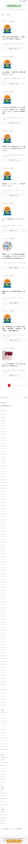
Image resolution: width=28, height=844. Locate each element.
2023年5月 (3, 508)
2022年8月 (3, 533)
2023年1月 (3, 519)
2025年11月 (3, 434)
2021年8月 (3, 567)
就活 (3, 776)
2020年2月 (3, 607)
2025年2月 (3, 451)
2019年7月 (3, 627)
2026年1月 (3, 428)
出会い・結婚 (5, 762)
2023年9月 (3, 496)
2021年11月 (3, 559)
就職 (3, 779)
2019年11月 (3, 616)
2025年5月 (3, 448)
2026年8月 (3, 414)
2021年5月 (3, 570)
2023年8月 (3, 499)
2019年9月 (3, 621)
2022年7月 (3, 536)
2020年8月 (3, 590)
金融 (2, 823)
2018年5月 (3, 667)
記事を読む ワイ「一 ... (14, 230)
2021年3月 (3, 576)
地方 (2, 768)
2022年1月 (3, 553)
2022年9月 (3, 530)
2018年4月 (3, 670)
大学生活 (3, 771)
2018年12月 (3, 647)
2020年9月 (3, 587)
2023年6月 (3, 505)
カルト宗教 (4, 721)
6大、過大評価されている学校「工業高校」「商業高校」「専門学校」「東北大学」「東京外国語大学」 (13, 328)
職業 (2, 807)
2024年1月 (3, 485)
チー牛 (3, 732)
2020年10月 (3, 584)
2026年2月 (3, 425)
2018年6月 (3, 664)
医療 (2, 765)
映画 (2, 790)
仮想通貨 (4, 757)
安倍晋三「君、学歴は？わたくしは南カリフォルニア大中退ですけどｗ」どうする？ (13, 148)
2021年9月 (3, 564)
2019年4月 (3, 635)
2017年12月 (3, 678)
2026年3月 (3, 423)
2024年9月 (3, 462)
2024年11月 (3, 457)
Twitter (3, 699)
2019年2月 (3, 641)
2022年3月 (3, 547)
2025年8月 (3, 440)
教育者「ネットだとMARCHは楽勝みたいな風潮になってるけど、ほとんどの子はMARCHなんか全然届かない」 (13, 256)
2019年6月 (3, 630)
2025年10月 (3, 437)
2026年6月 (3, 420)
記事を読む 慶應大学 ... (14, 302)
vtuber (3, 702)
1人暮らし (3, 693)
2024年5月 (3, 474)
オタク (3, 715)
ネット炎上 (4, 738)
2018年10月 (3, 652)
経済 (3, 801)
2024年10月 (3, 459)
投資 (2, 782)
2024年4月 (3, 476)
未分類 (3, 793)
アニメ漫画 (4, 712)
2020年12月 (3, 579)
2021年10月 (3, 562)
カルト (3, 718)
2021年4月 (3, 573)
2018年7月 (3, 661)
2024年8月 (3, 465)
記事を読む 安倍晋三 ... (14, 160)
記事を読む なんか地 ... (14, 83)
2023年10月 (3, 494)
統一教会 (4, 804)
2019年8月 (3, 624)
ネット (3, 735)
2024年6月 (3, 471)
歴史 (3, 795)
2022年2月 (3, 550)
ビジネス (4, 740)
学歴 (13, 21)
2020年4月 (3, 601)
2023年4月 (3, 511)
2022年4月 (3, 545)
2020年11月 (3, 582)
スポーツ (3, 726)
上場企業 (4, 749)
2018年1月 (3, 675)
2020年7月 (3, 593)
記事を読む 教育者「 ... (14, 267)
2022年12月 (3, 522)
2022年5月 (3, 542)
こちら (11, 405)
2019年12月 (3, 613)
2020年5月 (3, 599)
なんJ (2, 707)
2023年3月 (3, 513)
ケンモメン (4, 723)
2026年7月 (3, 417)
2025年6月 (3, 445)
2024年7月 (3, 468)
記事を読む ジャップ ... (14, 375)
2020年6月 (3, 596)
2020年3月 (3, 604)
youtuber (4, 705)
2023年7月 (3, 502)
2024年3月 (3, 479)
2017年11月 (3, 681)
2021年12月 (3, 556)
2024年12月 (3, 454)
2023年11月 (3, 491)
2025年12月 (3, 431)
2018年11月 (3, 650)
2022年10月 (3, 528)
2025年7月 (3, 442)
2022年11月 (3, 525)
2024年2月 (3, 482)
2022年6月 (3, 539)
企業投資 (3, 759)
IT (2, 696)
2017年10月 (3, 684)
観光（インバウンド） (6, 814)
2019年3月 (3, 638)
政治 (2, 785)
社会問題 (4, 798)
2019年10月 (3, 618)
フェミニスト (5, 746)
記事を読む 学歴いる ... (14, 48)
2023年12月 (3, 488)
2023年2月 (3, 516)
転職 (3, 820)
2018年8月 (3, 658)
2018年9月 (3, 655)
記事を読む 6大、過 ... (14, 340)
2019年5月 (3, 633)
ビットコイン (5, 743)
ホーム (4, 14)
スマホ (3, 729)
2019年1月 (3, 644)
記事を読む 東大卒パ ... (14, 195)
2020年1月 (3, 610)
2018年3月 (3, 672)
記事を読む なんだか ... (14, 122)
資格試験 (4, 817)
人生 (2, 752)
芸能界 (3, 811)
